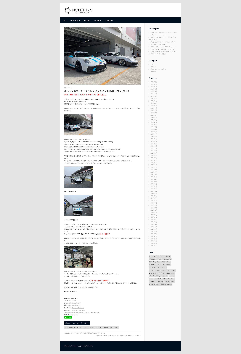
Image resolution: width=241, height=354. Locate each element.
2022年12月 (154, 139)
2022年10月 (154, 143)
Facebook (97, 20)
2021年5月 (154, 177)
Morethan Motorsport (78, 308)
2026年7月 (154, 84)
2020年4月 (154, 205)
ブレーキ (151, 276)
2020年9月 (154, 196)
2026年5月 (154, 86)
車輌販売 (153, 71)
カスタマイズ (153, 267)
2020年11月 (154, 191)
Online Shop (74, 20)
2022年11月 (154, 141)
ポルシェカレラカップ (96, 327)
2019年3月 (154, 234)
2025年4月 (154, 93)
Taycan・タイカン (154, 262)
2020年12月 (154, 188)
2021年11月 (154, 165)
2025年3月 (154, 96)
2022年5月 (154, 153)
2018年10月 (154, 245)
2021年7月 (154, 172)
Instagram (109, 20)
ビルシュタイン (170, 273)
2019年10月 (154, 219)
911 (150, 256)
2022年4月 (154, 155)
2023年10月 (154, 124)
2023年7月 (154, 127)
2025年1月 (154, 101)
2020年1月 (154, 212)
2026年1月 (154, 89)
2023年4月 (154, 134)
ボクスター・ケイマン (162, 276)
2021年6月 (154, 174)
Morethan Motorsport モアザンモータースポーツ (85, 312)
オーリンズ (161, 264)
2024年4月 (154, 110)
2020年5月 (154, 203)
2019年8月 (154, 224)
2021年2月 (154, 184)
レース (116, 327)
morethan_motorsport (78, 310)
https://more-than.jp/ (74, 305)
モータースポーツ (108, 327)
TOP (64, 20)
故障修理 (156, 284)
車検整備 (163, 284)
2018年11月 (154, 243)
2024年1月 (154, 117)
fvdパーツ (167, 256)
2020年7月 (154, 198)
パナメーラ (161, 273)
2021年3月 (154, 181)
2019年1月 (154, 238)
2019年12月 (154, 215)
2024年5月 (154, 108)
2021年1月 (154, 186)
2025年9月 (154, 91)
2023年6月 (154, 129)
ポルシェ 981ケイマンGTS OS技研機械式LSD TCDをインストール (85, 333)
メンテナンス (159, 281)
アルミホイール (166, 262)
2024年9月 (154, 103)
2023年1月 (154, 136)
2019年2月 (154, 236)
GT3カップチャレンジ (155, 259)
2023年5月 (154, 132)
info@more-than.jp (74, 303)
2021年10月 (154, 167)
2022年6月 (154, 150)
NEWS (152, 64)
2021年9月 (154, 170)
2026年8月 (154, 82)
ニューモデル (153, 273)
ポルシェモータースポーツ (81, 323)
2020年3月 (154, 207)
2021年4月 (154, 179)
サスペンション (162, 267)
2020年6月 (154, 200)
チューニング (171, 270)
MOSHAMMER (167, 259)
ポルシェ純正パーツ (168, 278)
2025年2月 (154, 98)
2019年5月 (154, 229)
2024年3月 (154, 113)
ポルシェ (68, 323)
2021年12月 (154, 162)
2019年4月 (154, 231)
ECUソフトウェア (157, 256)
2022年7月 (154, 148)
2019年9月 (154, 222)
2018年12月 (154, 241)
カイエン (168, 264)
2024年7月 (154, 105)
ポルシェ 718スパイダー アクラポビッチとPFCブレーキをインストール (118, 335)
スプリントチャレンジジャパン (73, 327)
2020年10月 (154, 193)
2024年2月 (154, 115)
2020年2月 (154, 210)
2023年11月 (154, 122)
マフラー (151, 281)
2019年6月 (154, 226)
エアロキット (153, 264)
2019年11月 (154, 217)
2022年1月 (154, 160)
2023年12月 (154, 120)
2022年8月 (154, 146)
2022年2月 (154, 158)
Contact (87, 20)
